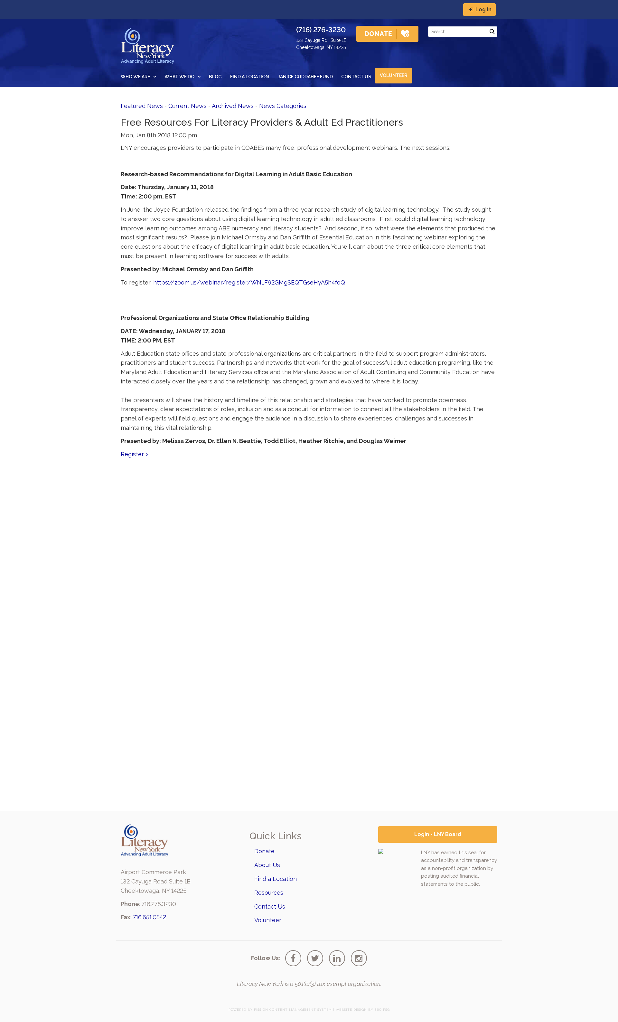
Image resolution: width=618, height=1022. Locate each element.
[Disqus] (309, 543)
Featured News (142, 105)
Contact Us (356, 76)
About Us (267, 865)
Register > (134, 454)
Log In (483, 9)
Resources (268, 892)
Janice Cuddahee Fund (305, 76)
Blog (215, 76)
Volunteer (393, 75)
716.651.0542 (149, 917)
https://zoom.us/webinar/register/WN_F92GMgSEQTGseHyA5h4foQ (249, 282)
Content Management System (300, 1009)
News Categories (282, 105)
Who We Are (135, 76)
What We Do (179, 76)
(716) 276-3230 (321, 29)
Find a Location (249, 76)
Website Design (351, 1009)
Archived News (233, 105)
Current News (187, 105)
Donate (264, 851)
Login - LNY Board (437, 834)
